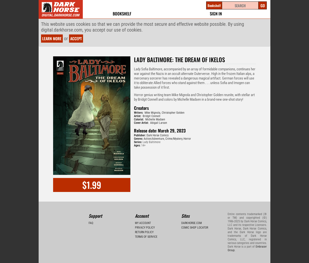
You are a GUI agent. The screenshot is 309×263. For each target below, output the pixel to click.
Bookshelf (122, 14)
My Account (143, 223)
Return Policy (144, 232)
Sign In (216, 14)
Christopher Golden (173, 112)
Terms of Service (146, 236)
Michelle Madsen (155, 119)
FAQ (91, 223)
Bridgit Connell (151, 116)
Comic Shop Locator (194, 227)
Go (262, 5)
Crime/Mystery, (174, 138)
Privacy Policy (145, 227)
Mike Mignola (152, 112)
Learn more (52, 38)
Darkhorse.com (191, 223)
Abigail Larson (158, 123)
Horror (187, 138)
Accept (76, 38)
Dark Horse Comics (158, 135)
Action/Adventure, (154, 138)
